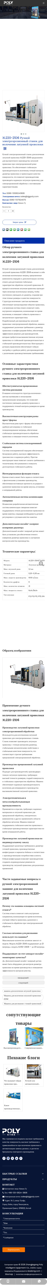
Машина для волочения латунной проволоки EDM (22, 997)
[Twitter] (12, 1158)
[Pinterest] (20, 1158)
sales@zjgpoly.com (30, 1196)
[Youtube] (16, 1158)
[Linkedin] (8, 1158)
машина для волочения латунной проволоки (22, 991)
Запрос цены (18, 222)
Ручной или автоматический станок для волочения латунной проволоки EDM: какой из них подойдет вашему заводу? (33, 1082)
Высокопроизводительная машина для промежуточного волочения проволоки (13, 1048)
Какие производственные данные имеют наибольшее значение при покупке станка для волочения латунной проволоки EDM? (13, 1107)
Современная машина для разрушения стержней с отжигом (34, 1048)
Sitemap (9, 1274)
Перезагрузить (14, 1249)
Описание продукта (14, 240)
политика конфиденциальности (29, 1274)
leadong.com (34, 1271)
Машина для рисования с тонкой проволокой (22, 1003)
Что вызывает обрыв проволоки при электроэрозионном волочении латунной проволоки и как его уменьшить (12, 1082)
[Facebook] (4, 1158)
